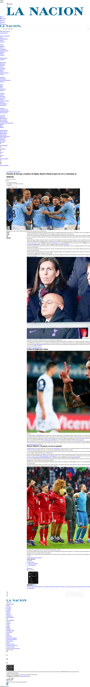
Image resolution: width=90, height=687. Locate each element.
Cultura (1, 67)
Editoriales (2, 77)
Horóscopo (2, 98)
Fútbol (1, 84)
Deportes (14, 171)
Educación (2, 65)
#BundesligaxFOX (45, 455)
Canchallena (3, 89)
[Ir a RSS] (7, 663)
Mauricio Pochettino (38, 344)
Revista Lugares (3, 133)
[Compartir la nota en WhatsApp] (8, 234)
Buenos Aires (3, 62)
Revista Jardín (3, 137)
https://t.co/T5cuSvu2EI (32, 457)
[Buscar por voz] (88, 29)
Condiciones (22, 676)
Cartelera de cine (4, 109)
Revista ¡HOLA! (3, 132)
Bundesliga (57, 448)
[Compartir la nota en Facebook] (7, 238)
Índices (1, 53)
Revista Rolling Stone (5, 136)
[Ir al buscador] (7, 6)
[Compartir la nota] (7, 234)
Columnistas (3, 78)
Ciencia (1, 71)
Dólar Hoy (2, 46)
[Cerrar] (21, 26)
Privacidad (27, 676)
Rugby (1, 86)
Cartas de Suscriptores (5, 80)
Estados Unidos (3, 58)
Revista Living (3, 134)
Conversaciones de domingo (6, 123)
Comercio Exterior (4, 50)
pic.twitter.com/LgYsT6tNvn (49, 439)
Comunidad (2, 68)
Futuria (1, 44)
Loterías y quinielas (4, 101)
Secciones (3, 18)
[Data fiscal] (7, 684)
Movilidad (2, 52)
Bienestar (2, 70)
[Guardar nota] (7, 232)
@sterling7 (55, 243)
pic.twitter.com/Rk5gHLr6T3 (44, 457)
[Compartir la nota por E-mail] (10, 238)
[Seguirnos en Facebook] (7, 651)
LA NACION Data (4, 39)
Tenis (1, 87)
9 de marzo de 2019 (64, 244)
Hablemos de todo (4, 72)
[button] (45, 95)
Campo (1, 47)
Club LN (3, 22)
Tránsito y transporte (5, 36)
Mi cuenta (3, 24)
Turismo (2, 95)
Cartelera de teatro (4, 111)
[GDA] (10, 680)
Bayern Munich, (31, 448)
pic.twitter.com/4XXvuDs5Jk (33, 244)
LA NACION (9, 171)
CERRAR (1, 0)
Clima (1, 37)
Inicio (2, 17)
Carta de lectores (4, 121)
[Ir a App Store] (10, 670)
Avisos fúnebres (3, 118)
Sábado (1, 124)
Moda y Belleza (3, 103)
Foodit (2, 20)
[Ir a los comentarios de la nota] (8, 232)
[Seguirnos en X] (7, 655)
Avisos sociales (3, 120)
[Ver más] (27, 566)
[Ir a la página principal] (45, 15)
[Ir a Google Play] (10, 667)
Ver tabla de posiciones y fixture (34, 347)
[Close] (7, 592)
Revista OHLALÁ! (4, 130)
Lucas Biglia (39, 435)
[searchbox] (44, 29)
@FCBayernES (54, 455)
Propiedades (3, 49)
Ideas (1, 126)
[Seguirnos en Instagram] (7, 659)
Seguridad (2, 64)
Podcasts (2, 102)
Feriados (2, 99)
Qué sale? (2, 108)
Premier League (30, 562)
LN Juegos (2, 93)
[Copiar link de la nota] (7, 236)
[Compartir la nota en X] (8, 238)
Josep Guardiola (32, 565)
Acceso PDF (2, 115)
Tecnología (2, 96)
